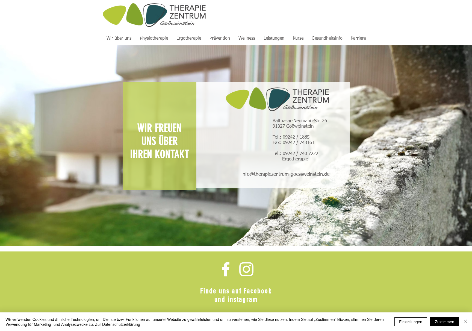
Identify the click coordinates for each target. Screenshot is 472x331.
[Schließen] (465, 322)
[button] (118, 38)
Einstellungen (410, 321)
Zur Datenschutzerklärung (117, 324)
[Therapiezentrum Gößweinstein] (225, 269)
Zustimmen (444, 321)
